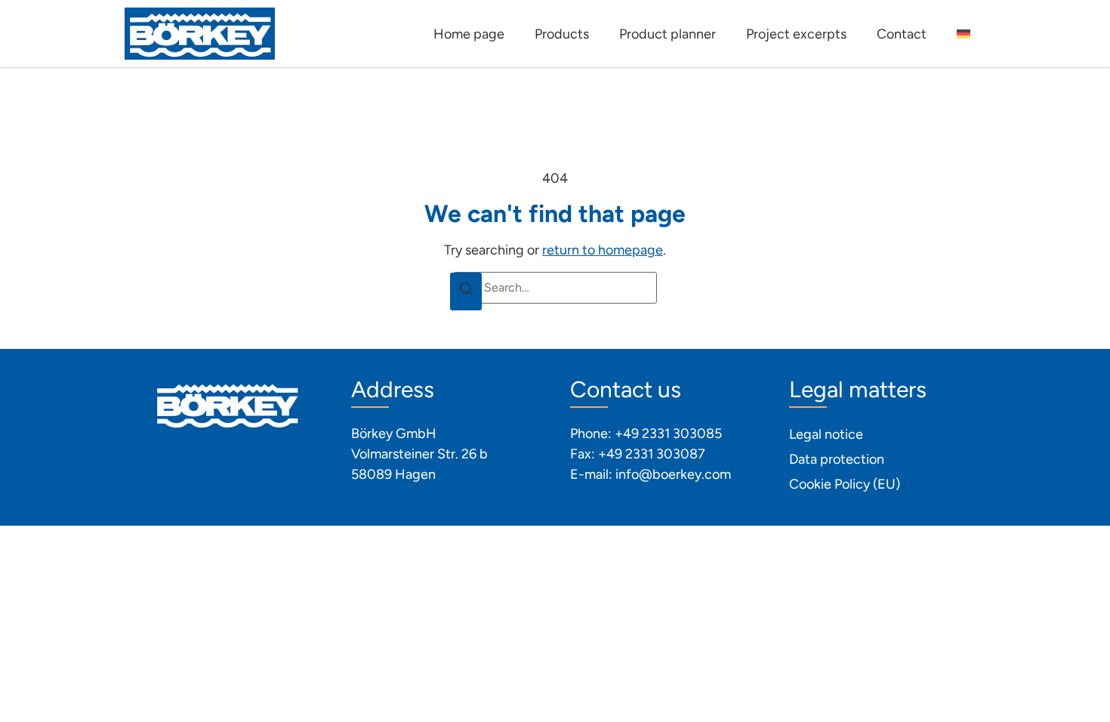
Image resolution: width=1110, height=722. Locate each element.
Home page (468, 34)
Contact (902, 34)
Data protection (836, 459)
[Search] (466, 291)
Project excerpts (796, 34)
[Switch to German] (963, 34)
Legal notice (826, 434)
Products (562, 34)
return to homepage (602, 250)
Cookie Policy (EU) (844, 484)
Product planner (667, 34)
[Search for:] (555, 288)
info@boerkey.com (673, 474)
